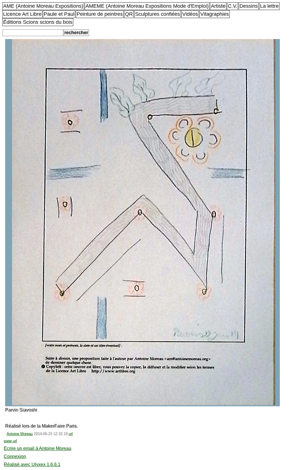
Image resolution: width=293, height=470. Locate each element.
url (71, 434)
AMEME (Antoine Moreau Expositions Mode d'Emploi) (147, 6)
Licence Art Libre (22, 14)
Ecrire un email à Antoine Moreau (37, 448)
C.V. (232, 6)
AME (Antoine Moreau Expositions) (43, 6)
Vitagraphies (214, 14)
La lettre (269, 6)
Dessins (248, 6)
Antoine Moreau (20, 434)
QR (129, 14)
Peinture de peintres (100, 14)
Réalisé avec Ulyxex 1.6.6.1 (32, 464)
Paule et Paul (59, 14)
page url (10, 441)
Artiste (218, 6)
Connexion (15, 456)
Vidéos (190, 14)
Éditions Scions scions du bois (37, 22)
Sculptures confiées (157, 14)
